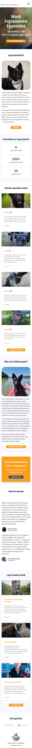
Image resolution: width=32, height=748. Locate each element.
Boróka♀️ (8, 329)
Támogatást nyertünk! (12, 682)
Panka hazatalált (10, 642)
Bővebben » (7, 226)
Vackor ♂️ (8, 212)
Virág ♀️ (7, 251)
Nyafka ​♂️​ (8, 291)
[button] (28, 3)
